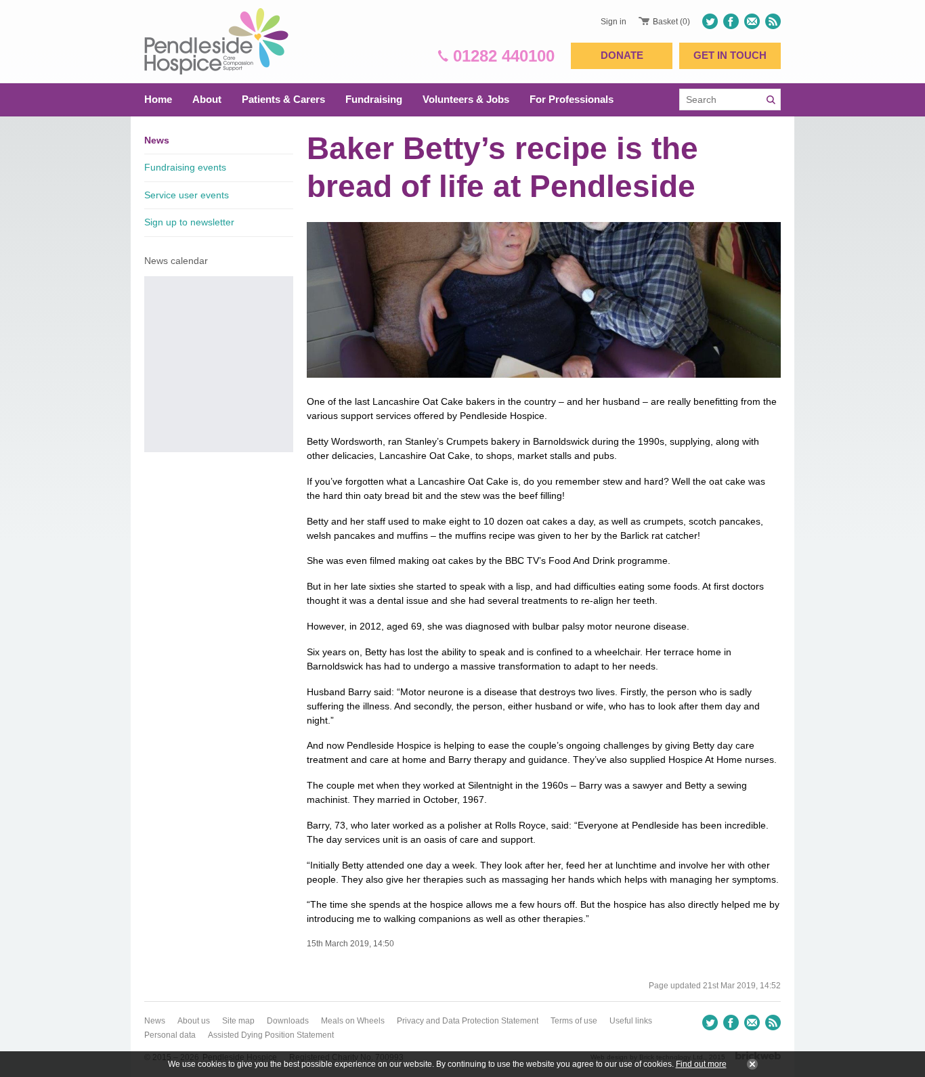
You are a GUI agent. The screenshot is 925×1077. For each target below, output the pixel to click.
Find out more (701, 1064)
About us (193, 1021)
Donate (622, 55)
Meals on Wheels (353, 1021)
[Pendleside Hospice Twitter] (711, 21)
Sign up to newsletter (189, 222)
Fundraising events (185, 167)
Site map (238, 1021)
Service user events (186, 195)
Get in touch (730, 55)
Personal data (170, 1035)
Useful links (630, 1021)
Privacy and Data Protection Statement (467, 1021)
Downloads (288, 1021)
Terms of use (574, 1021)
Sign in (613, 21)
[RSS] (771, 21)
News (156, 140)
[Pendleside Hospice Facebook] (730, 21)
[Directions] (751, 21)
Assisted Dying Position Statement (271, 1035)
